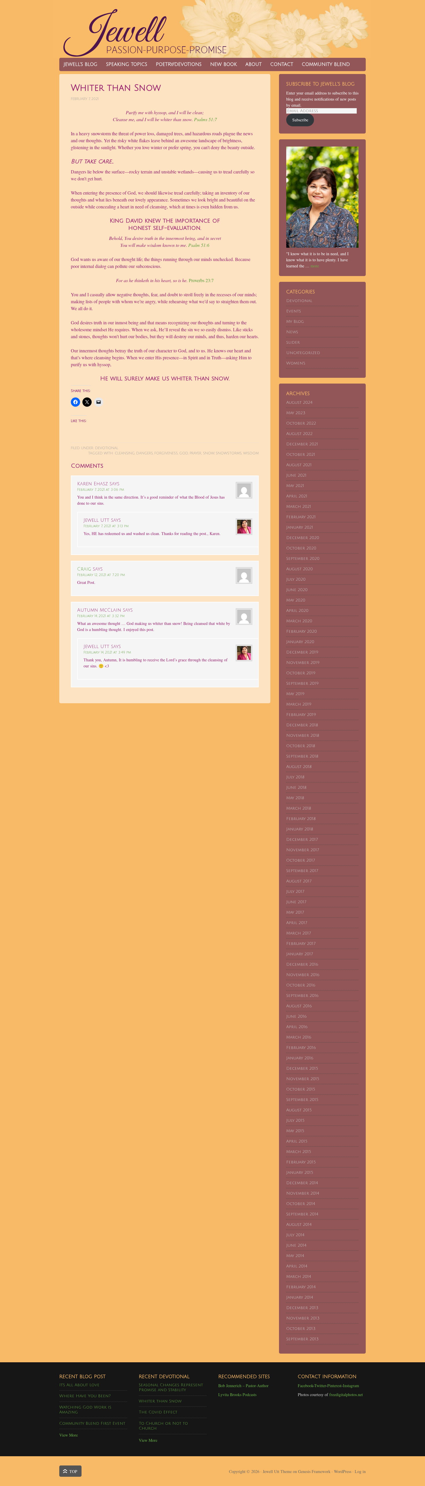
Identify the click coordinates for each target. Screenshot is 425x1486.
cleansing (125, 453)
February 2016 (301, 1047)
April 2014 (296, 1266)
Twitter (320, 1385)
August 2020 (299, 569)
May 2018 (295, 798)
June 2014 (296, 1245)
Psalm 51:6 (198, 245)
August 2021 (299, 465)
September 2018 (302, 756)
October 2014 (300, 1204)
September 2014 (302, 1214)
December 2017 (302, 839)
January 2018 (299, 829)
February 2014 (301, 1287)
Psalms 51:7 (205, 119)
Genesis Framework (314, 1471)
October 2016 (300, 985)
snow (208, 453)
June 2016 (296, 1016)
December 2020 (302, 538)
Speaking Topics (126, 64)
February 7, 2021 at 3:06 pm (100, 490)
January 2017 (299, 954)
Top (73, 1471)
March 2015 (298, 1152)
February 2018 (301, 819)
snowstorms (229, 453)
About (253, 64)
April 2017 (296, 923)
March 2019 (298, 704)
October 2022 (301, 423)
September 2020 (302, 558)
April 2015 (296, 1141)
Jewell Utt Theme (277, 1471)
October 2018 (300, 746)
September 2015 (302, 1100)
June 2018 (296, 787)
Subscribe (300, 120)
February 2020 (301, 631)
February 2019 (301, 715)
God (183, 453)
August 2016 (299, 1006)
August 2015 (299, 1110)
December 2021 (302, 444)
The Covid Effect (158, 1412)
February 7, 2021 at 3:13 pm (106, 526)
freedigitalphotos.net (346, 1394)
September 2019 (302, 683)
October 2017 (300, 860)
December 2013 (302, 1308)
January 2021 (299, 527)
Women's (295, 363)
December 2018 (302, 725)
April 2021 (296, 496)
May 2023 (295, 413)
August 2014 (299, 1224)
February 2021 (301, 517)
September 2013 (302, 1339)
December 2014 (302, 1183)
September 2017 (302, 871)
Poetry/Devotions (179, 64)
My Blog (295, 321)
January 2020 (300, 642)
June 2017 (296, 902)
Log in (360, 1471)
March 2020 (299, 621)
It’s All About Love (79, 1385)
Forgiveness (166, 453)
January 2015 (299, 1172)
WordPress (342, 1471)
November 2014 (302, 1193)
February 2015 (301, 1162)
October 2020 (301, 548)
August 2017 (298, 881)
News (292, 332)
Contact (281, 64)
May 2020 (295, 600)
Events (293, 311)
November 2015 (302, 1079)
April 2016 (297, 1027)
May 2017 (295, 912)
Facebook (305, 1385)
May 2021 (295, 486)
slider (293, 342)
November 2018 (302, 735)
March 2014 (298, 1276)
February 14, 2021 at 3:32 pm (101, 616)
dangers (144, 453)
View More (68, 1435)
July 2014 (295, 1235)
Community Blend (324, 64)
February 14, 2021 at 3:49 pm (107, 652)
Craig (84, 569)
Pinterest (334, 1385)
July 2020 (296, 579)
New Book (221, 64)
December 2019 (302, 652)
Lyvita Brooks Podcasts (237, 1394)
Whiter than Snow (160, 1401)
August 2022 (299, 434)
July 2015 (295, 1120)
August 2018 (299, 767)
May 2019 (295, 694)
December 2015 (302, 1068)
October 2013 (300, 1328)
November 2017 (302, 850)
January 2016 (299, 1058)
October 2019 (300, 673)
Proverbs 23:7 (201, 280)
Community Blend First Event (92, 1423)
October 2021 (300, 454)
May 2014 (295, 1256)
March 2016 (298, 1037)
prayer (196, 453)
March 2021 (298, 506)
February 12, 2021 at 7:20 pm (101, 575)
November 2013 (302, 1318)
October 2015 (300, 1089)
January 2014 (299, 1297)
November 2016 (302, 975)
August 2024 (299, 402)
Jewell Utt (146, 29)
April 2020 (297, 610)
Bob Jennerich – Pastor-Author (243, 1385)
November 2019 (302, 662)
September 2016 (302, 995)
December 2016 (302, 964)
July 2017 (295, 891)
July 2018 (295, 777)
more (315, 266)
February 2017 (300, 943)
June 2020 (297, 590)
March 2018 (298, 808)
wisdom (251, 453)
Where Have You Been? (85, 1396)
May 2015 (295, 1131)
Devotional (106, 448)
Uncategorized (303, 353)
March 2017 (298, 933)
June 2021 (296, 475)
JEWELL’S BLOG (80, 64)
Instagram (351, 1385)
